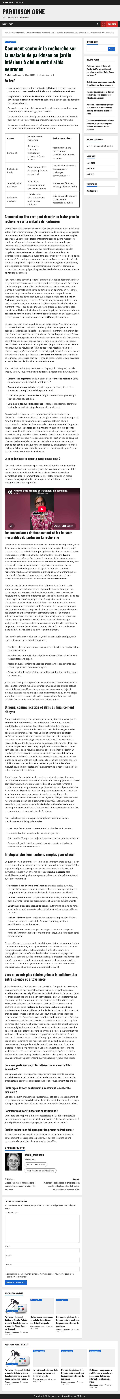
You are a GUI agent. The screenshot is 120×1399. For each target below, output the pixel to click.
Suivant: (61, 1184)
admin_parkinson (14, 75)
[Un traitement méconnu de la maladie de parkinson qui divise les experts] (42, 1306)
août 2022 (90, 174)
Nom (8, 1246)
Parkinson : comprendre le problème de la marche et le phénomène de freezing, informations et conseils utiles (100, 109)
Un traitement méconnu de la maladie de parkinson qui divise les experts (41, 1319)
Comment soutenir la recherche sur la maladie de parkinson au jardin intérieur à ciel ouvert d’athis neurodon (100, 125)
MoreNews (68, 1396)
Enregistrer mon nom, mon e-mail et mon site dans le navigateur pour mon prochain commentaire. (40, 1275)
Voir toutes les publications (40, 1170)
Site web (8, 1264)
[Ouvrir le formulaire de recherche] (98, 24)
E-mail (8, 1255)
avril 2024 (90, 168)
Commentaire (11, 1212)
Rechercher (92, 42)
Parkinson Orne (23, 11)
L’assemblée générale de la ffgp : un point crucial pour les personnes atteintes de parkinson (67, 1321)
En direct (112, 24)
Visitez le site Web (36, 1164)
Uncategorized (10, 42)
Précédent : (20, 1184)
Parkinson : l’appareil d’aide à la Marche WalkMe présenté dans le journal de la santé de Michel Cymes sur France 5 (16, 1322)
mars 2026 (91, 162)
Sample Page (7, 24)
